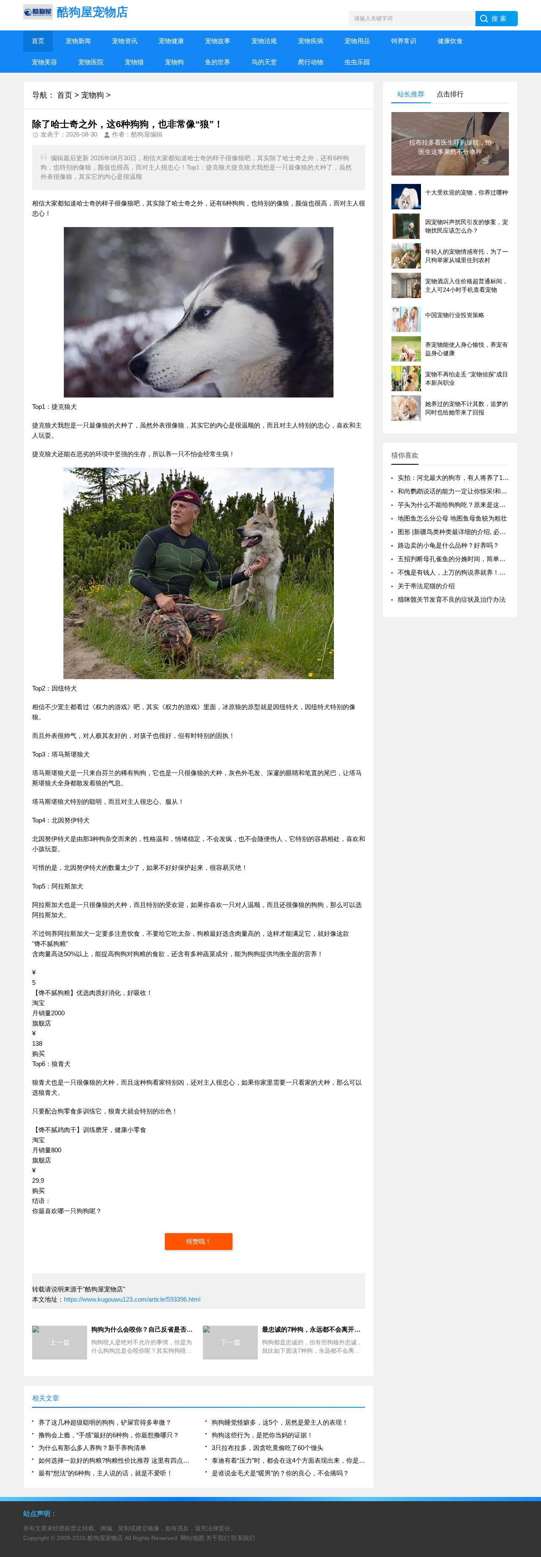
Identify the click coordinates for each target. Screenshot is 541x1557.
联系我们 (243, 1538)
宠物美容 (44, 62)
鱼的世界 (217, 62)
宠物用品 (357, 40)
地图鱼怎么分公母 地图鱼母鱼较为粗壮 (452, 518)
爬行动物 (310, 62)
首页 (38, 40)
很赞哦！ (198, 1241)
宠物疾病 (310, 40)
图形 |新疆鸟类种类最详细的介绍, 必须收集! (459, 531)
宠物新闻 (78, 40)
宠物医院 (91, 62)
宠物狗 (174, 62)
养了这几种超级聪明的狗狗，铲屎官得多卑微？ (105, 1422)
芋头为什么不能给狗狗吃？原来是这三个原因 (461, 504)
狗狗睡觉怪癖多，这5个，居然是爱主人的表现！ (280, 1422)
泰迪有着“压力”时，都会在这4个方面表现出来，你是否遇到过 (288, 1460)
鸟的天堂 (264, 62)
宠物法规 (264, 40)
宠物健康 (171, 40)
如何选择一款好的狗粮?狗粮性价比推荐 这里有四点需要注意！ (115, 1460)
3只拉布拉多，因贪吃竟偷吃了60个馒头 (267, 1447)
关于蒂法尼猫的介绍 (426, 585)
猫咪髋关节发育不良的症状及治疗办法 (451, 599)
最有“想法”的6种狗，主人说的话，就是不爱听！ (105, 1473)
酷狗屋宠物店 (105, 1538)
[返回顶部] (532, 1392)
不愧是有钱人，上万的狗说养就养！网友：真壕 (464, 572)
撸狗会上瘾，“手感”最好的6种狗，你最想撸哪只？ (108, 1435)
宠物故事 (217, 40)
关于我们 (218, 1538)
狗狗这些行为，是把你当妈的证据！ (262, 1435)
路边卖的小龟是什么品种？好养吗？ (448, 545)
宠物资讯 (124, 40)
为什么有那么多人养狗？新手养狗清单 (92, 1447)
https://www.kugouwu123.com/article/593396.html (132, 1299)
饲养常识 (403, 40)
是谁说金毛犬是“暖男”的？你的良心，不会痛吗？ (280, 1473)
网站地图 (192, 1538)
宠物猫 (134, 62)
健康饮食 (450, 40)
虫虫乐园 (357, 62)
